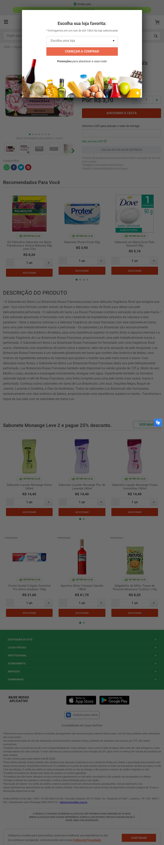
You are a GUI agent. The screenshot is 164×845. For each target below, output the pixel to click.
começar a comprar (82, 51)
